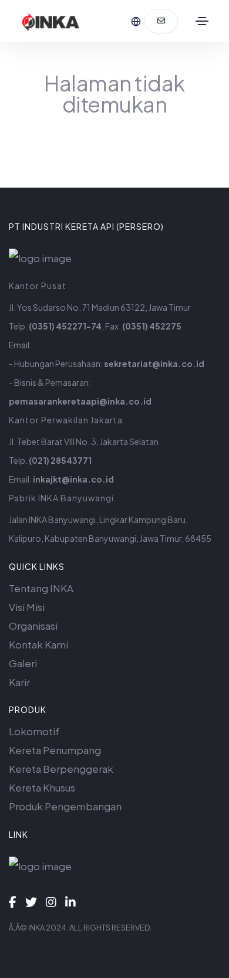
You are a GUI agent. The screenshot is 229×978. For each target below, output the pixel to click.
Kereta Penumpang (55, 749)
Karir (19, 681)
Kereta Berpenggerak (61, 768)
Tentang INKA (41, 588)
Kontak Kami (38, 644)
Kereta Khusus (42, 787)
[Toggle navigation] (202, 21)
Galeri (23, 663)
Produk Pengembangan (65, 806)
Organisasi (33, 625)
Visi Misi (27, 606)
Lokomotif (34, 731)
